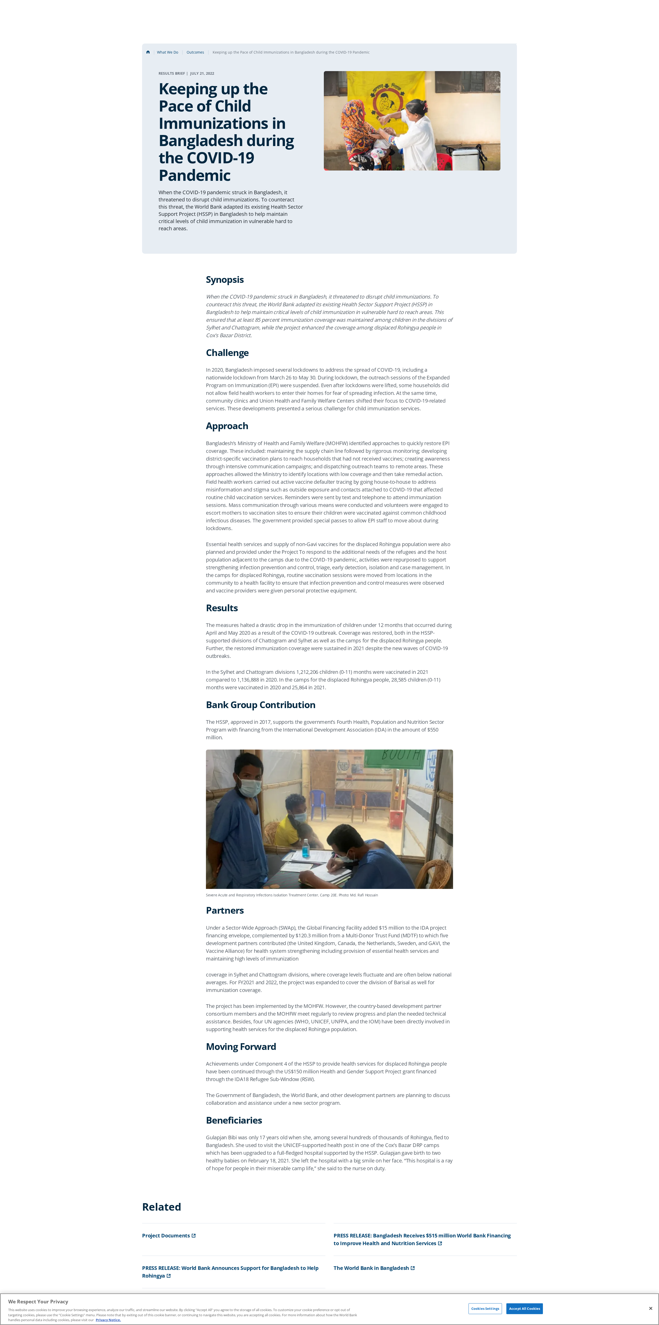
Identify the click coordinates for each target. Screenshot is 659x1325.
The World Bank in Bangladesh (371, 1267)
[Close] (650, 1308)
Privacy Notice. (108, 1319)
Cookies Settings (485, 1308)
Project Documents (166, 1235)
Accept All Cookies (524, 1308)
